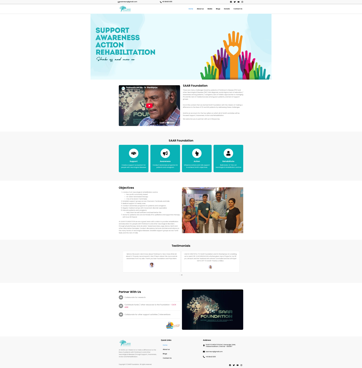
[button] (122, 262)
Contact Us (238, 9)
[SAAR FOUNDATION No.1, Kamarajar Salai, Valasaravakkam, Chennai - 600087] (204, 345)
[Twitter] (235, 2)
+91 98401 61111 (167, 2)
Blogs (218, 9)
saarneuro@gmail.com (128, 2)
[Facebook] (231, 2)
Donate (227, 9)
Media (209, 9)
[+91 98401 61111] (161, 2)
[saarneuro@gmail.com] (119, 2)
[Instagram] (242, 2)
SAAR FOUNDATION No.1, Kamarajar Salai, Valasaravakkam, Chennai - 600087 (220, 345)
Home (191, 9)
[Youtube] (238, 2)
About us (200, 9)
